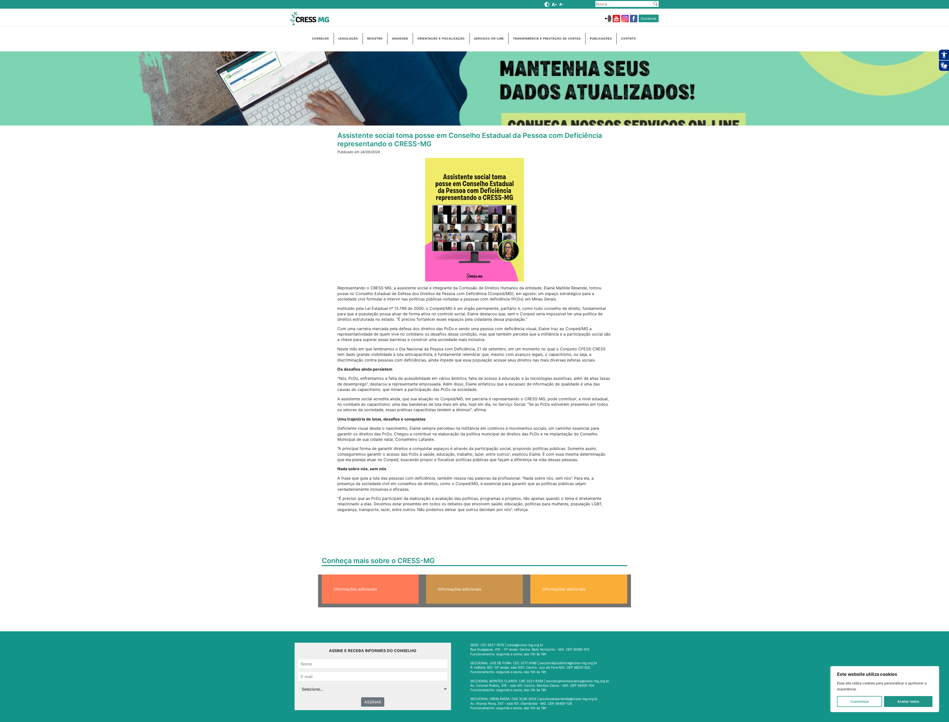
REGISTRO (375, 38)
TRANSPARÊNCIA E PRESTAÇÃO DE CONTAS (547, 38)
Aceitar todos (908, 701)
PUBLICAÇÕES (601, 38)
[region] (884, 689)
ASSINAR (372, 702)
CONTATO (628, 38)
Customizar (859, 701)
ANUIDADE (400, 38)
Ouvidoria (648, 18)
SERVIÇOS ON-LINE (489, 38)
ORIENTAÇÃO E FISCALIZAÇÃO (441, 38)
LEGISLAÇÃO (348, 38)
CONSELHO (320, 38)
